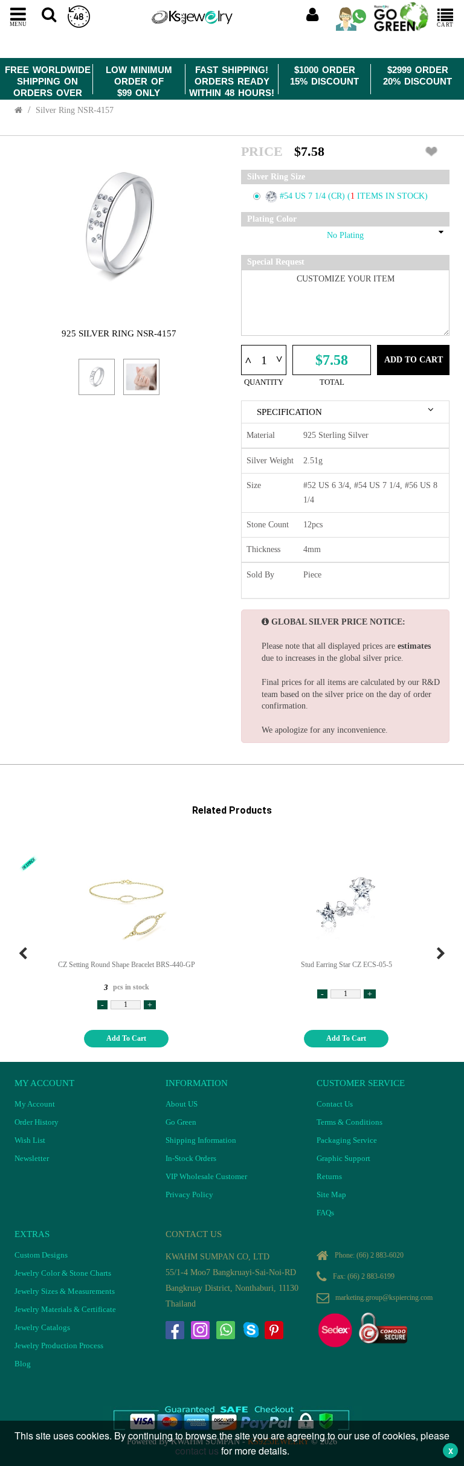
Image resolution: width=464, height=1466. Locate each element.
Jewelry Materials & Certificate (65, 1309)
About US (182, 1103)
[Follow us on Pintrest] (274, 1330)
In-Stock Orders (191, 1158)
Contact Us (335, 1103)
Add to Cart (413, 359)
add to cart (126, 1038)
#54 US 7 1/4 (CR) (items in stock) (354, 196)
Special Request (275, 261)
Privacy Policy (189, 1194)
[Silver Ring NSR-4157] (97, 377)
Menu (18, 23)
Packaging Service (347, 1140)
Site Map (331, 1194)
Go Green (181, 1122)
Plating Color (272, 218)
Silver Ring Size (276, 176)
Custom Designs (41, 1254)
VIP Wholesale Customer (206, 1176)
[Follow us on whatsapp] (225, 1330)
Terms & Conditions (349, 1122)
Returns (329, 1176)
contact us (197, 1451)
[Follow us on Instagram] (200, 1330)
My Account (34, 1103)
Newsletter (31, 1158)
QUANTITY (263, 382)
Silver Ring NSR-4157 (75, 110)
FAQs (325, 1212)
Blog (22, 1363)
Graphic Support (343, 1158)
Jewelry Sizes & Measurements (64, 1291)
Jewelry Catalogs (42, 1327)
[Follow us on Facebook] (175, 1330)
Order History (36, 1122)
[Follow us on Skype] (251, 1330)
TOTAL (332, 382)
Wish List (29, 1140)
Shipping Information (201, 1140)
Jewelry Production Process (58, 1345)
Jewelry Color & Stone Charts (62, 1273)
